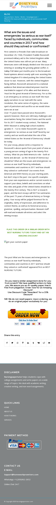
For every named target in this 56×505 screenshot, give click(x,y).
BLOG (7, 14)
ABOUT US (8, 411)
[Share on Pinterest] (22, 342)
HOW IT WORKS (10, 415)
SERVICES (8, 420)
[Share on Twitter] (12, 342)
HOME (6, 407)
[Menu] (48, 5)
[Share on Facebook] (7, 342)
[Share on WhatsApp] (17, 342)
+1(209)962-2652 (22, 479)
